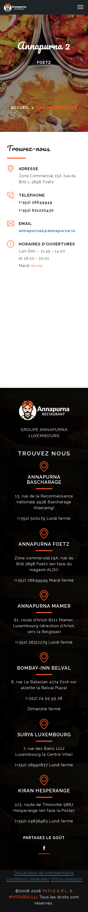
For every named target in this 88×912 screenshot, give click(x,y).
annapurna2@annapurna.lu (47, 231)
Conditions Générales (28, 879)
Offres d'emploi (66, 879)
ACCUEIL (20, 107)
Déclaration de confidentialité (44, 872)
